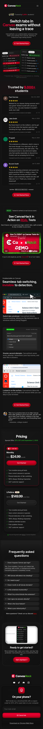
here (34, 613)
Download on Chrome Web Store (21, 723)
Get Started (21, 463)
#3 (36, 71)
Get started (21, 660)
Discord (24, 257)
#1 (16, 60)
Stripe (23, 534)
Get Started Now (22, 43)
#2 (36, 66)
